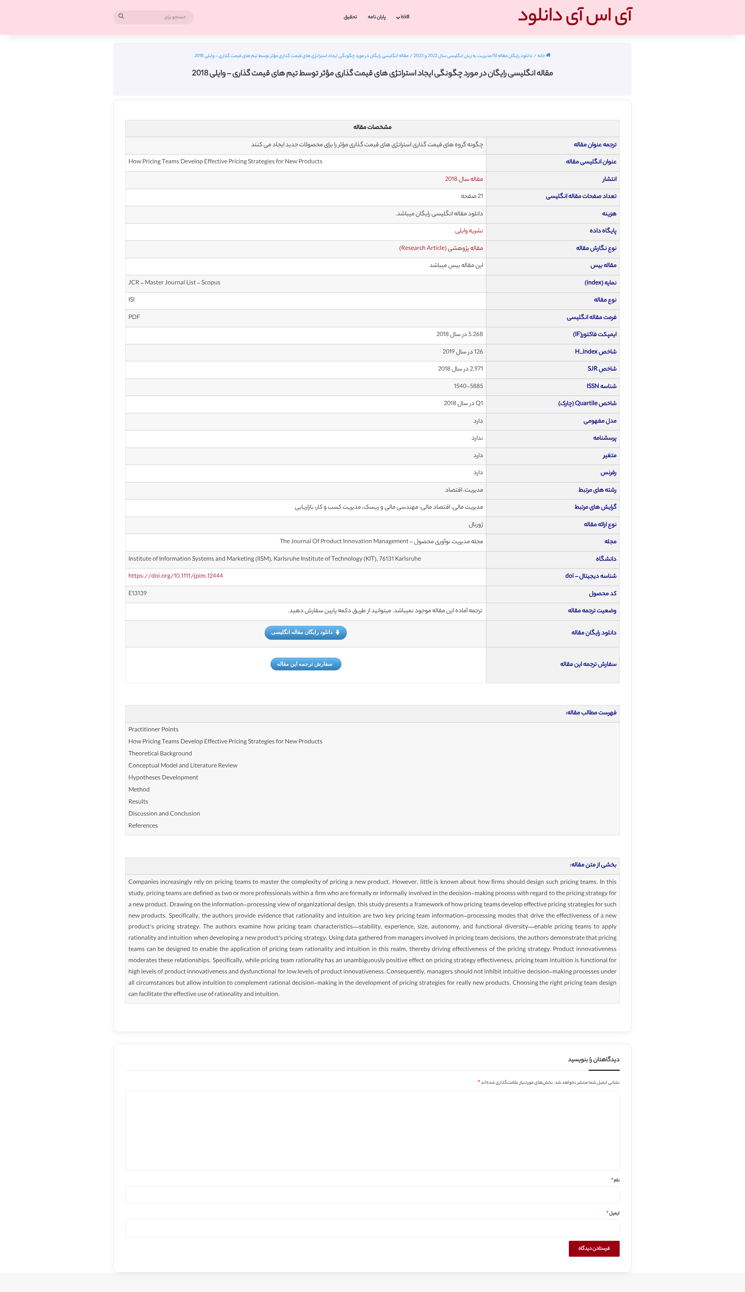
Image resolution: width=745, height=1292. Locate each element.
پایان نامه (377, 17)
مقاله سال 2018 (464, 180)
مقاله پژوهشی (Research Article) (441, 249)
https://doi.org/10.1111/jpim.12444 (175, 577)
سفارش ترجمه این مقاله (305, 663)
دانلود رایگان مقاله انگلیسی (302, 632)
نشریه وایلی (469, 231)
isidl (405, 17)
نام (615, 1181)
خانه (541, 56)
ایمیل (613, 1214)
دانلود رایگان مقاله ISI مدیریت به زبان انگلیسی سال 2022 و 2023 (473, 56)
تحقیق (350, 17)
